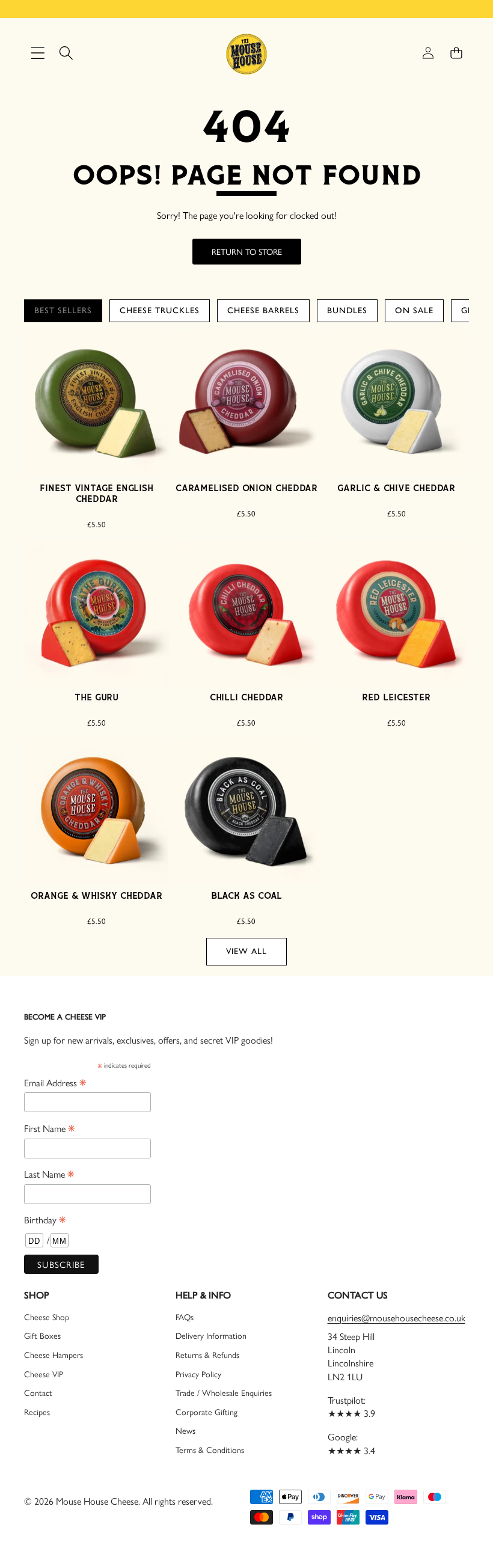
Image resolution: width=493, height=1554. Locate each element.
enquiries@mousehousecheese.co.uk (396, 1317)
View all (246, 951)
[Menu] (37, 53)
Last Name (49, 1173)
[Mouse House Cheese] (246, 53)
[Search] (65, 53)
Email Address (55, 1082)
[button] (456, 53)
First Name (49, 1128)
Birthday (45, 1219)
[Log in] (427, 53)
